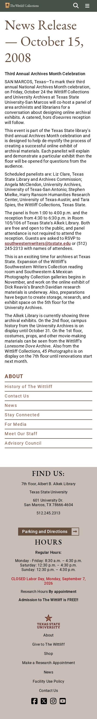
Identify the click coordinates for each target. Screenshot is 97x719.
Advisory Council (23, 443)
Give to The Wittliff (48, 644)
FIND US (47, 473)
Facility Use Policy (48, 681)
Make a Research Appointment (48, 663)
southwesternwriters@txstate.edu (38, 243)
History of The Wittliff (29, 386)
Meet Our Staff (21, 433)
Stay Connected (22, 414)
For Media (16, 424)
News (11, 405)
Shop (48, 653)
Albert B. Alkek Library (57, 484)
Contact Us (17, 395)
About (48, 635)
